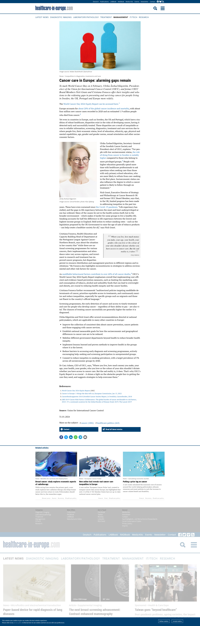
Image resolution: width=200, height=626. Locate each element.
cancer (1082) (87, 423)
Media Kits (129, 2)
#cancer (54, 498)
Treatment (106, 17)
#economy (61, 498)
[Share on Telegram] (80, 437)
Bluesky (100, 517)
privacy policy (18, 623)
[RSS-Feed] (163, 1)
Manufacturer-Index (74, 519)
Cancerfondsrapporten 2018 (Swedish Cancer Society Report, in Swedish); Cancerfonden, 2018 (97, 396)
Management (120, 17)
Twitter (100, 514)
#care (106, 498)
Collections (71, 512)
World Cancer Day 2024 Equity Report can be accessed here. (91, 103)
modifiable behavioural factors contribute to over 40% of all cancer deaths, (97, 274)
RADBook (121, 2)
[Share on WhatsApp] (76, 437)
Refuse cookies (163, 621)
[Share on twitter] (66, 437)
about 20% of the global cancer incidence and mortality (103, 108)
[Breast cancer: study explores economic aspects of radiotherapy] (56, 464)
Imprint (125, 526)
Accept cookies (177, 621)
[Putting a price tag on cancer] (144, 464)
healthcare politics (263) (108, 423)
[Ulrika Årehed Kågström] (78, 170)
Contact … (67, 429)
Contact (152, 2)
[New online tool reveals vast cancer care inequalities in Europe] (100, 464)
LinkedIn (101, 519)
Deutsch (96, 2)
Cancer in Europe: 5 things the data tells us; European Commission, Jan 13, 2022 (92, 393)
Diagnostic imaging (61, 17)
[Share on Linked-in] (71, 437)
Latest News (42, 17)
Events (137, 2)
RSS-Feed (101, 521)
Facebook (101, 512)
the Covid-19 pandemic (107, 207)
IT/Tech (133, 17)
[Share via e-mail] (85, 437)
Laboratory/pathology (86, 17)
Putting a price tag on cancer (135, 481)
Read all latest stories (113, 429)
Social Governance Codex (131, 521)
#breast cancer (46, 498)
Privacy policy (127, 523)
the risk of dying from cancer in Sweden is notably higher (120, 155)
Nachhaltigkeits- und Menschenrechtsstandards (139, 519)
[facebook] (158, 1)
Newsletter (144, 2)
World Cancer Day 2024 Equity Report (76, 390)
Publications (104, 2)
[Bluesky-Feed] (160, 1)
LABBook (113, 2)
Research (144, 17)
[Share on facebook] (61, 437)
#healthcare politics (70, 498)
